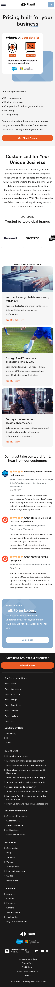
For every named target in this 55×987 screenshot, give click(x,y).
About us (10, 894)
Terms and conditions (27, 959)
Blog (8, 852)
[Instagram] (47, 951)
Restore (11, 716)
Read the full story (15, 320)
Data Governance (14, 825)
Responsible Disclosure (27, 971)
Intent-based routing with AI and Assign (25, 777)
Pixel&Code (41, 981)
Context (11, 710)
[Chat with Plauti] (51, 4)
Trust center (12, 917)
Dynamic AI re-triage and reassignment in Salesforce (26, 771)
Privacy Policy (28, 963)
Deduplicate (12, 689)
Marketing (11, 733)
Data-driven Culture (15, 834)
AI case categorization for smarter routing (26, 782)
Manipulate (12, 694)
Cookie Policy (27, 967)
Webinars (10, 857)
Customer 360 (13, 820)
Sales (9, 742)
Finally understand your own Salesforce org (27, 803)
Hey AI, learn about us (17, 921)
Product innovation (15, 871)
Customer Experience (16, 816)
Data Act (27, 975)
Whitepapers (12, 866)
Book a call (27, 639)
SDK (9, 721)
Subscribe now (28, 665)
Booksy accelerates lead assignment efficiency (20, 421)
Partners (10, 903)
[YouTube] (42, 951)
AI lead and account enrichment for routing (27, 791)
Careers (10, 907)
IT (7, 738)
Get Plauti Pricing (27, 138)
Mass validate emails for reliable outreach (26, 765)
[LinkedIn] (36, 951)
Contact (10, 898)
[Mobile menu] (4, 4)
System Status (13, 912)
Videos (9, 862)
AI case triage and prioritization (21, 787)
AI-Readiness (12, 830)
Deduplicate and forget (17, 756)
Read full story (13, 380)
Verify (10, 683)
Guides (9, 875)
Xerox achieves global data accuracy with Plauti (27, 299)
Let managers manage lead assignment (25, 760)
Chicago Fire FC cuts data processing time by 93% (21, 360)
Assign (10, 700)
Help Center (12, 880)
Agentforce (12, 705)
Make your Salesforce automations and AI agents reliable (26, 797)
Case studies (12, 848)
